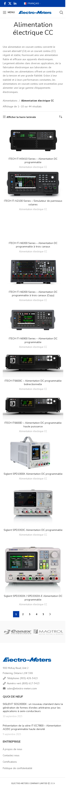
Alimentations (10, 100)
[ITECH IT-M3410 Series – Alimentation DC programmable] (33, 139)
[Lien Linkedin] (14, 3)
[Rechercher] (61, 12)
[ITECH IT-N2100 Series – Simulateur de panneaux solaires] (33, 183)
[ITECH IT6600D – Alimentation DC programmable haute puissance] (33, 405)
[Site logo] (35, 12)
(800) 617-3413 (31, 683)
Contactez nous (11, 755)
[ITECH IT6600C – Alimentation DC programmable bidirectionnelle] (33, 363)
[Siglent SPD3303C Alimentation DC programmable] (33, 504)
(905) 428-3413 (29, 678)
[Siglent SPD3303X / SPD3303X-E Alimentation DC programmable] (33, 565)
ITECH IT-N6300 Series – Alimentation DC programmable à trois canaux (33, 244)
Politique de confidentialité (17, 768)
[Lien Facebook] (5, 3)
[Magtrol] (48, 632)
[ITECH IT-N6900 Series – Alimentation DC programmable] (33, 319)
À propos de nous (12, 749)
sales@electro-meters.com (22, 688)
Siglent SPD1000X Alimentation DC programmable (33, 474)
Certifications (10, 761)
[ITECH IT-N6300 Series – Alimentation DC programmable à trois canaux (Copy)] (33, 272)
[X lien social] (9, 3)
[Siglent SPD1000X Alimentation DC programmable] (33, 452)
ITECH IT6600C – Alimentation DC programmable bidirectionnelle (33, 382)
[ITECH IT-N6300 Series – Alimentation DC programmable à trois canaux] (33, 226)
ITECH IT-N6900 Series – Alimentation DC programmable (33, 340)
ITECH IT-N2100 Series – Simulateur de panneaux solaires (33, 202)
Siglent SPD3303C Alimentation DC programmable (33, 530)
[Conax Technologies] (17, 632)
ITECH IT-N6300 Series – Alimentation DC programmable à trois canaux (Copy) (33, 293)
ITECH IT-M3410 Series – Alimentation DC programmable (33, 160)
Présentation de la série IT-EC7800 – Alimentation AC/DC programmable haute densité (32, 727)
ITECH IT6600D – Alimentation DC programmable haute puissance (33, 424)
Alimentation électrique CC (33, 167)
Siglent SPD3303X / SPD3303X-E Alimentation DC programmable (33, 597)
